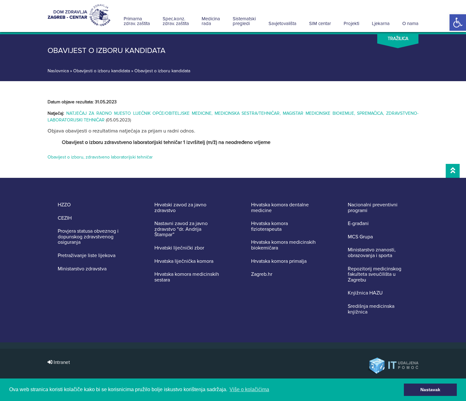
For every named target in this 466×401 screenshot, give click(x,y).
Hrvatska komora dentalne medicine (280, 207)
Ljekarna (381, 23)
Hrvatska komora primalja (279, 261)
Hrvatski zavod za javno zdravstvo (180, 207)
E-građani (358, 224)
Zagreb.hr (261, 274)
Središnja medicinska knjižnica (371, 309)
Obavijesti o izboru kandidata (101, 71)
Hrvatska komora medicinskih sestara (186, 277)
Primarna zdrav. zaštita (137, 21)
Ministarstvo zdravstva (82, 269)
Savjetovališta (282, 23)
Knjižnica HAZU (365, 293)
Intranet (61, 362)
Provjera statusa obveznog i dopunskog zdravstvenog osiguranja (88, 237)
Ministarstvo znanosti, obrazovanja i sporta (372, 252)
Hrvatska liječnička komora (183, 261)
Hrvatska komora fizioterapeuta (269, 226)
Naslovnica (58, 71)
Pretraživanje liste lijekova (86, 256)
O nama (410, 23)
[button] (458, 22)
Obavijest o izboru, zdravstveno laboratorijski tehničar (100, 157)
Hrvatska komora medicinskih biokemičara (283, 245)
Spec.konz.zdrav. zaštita (176, 21)
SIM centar (320, 23)
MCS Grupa (360, 237)
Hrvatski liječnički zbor (179, 248)
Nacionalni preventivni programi (373, 207)
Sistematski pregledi (244, 21)
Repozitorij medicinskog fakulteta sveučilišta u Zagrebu (374, 274)
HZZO (64, 205)
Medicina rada (211, 21)
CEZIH (65, 218)
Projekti (351, 23)
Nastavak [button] (430, 389)
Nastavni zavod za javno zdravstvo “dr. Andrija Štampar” (181, 229)
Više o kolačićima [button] (249, 389)
